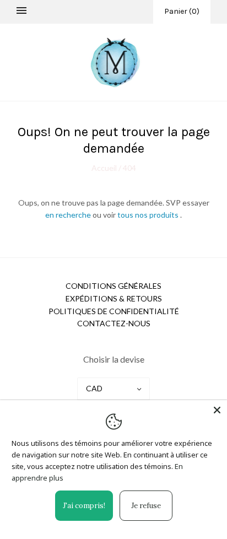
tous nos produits (148, 214)
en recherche (69, 214)
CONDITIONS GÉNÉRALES (113, 285)
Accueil (104, 168)
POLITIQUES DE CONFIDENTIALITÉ (113, 311)
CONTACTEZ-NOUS (113, 323)
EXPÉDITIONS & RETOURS (114, 298)
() (181, 11)
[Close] (217, 410)
